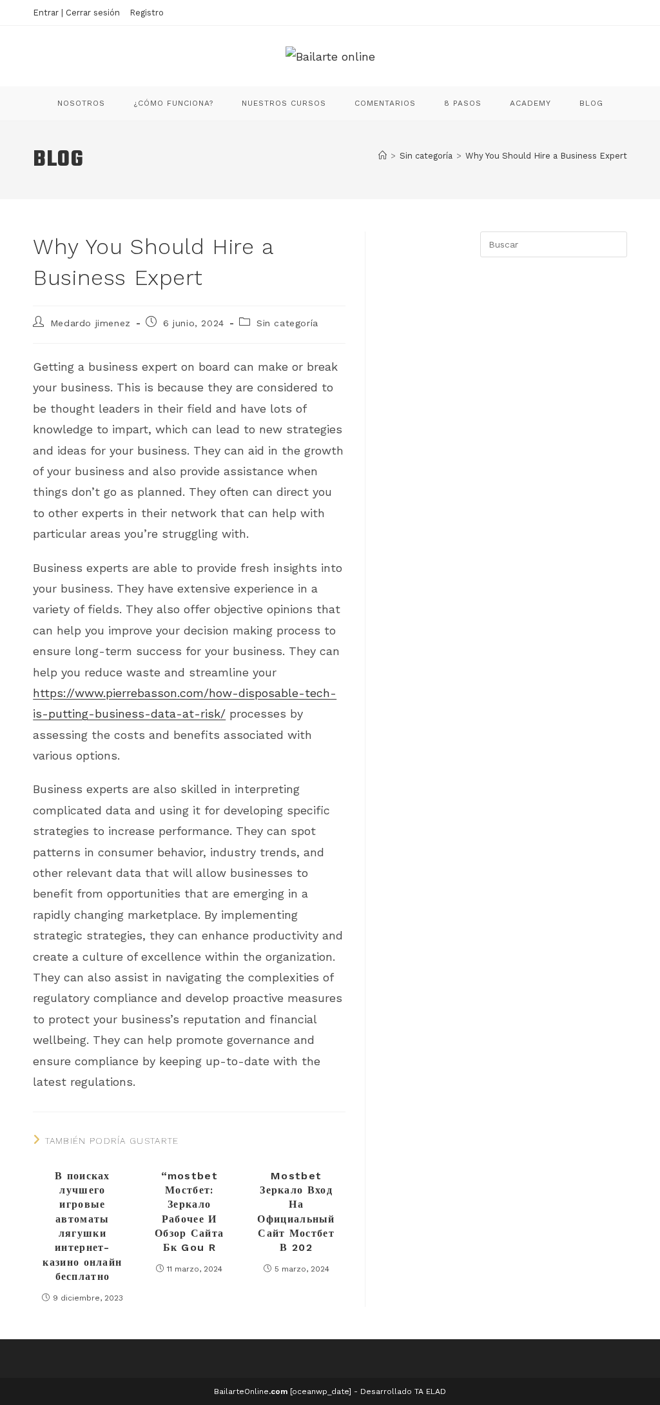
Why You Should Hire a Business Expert (546, 156)
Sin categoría (287, 323)
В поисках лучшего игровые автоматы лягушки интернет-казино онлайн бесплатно (82, 1226)
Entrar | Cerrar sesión (76, 12)
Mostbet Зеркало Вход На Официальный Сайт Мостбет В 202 (296, 1212)
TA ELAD (430, 1391)
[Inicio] (382, 156)
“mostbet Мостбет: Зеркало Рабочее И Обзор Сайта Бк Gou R (189, 1212)
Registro (147, 12)
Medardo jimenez (90, 323)
